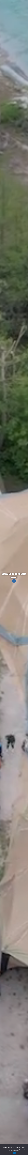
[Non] (26, 1149)
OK (14, 1152)
